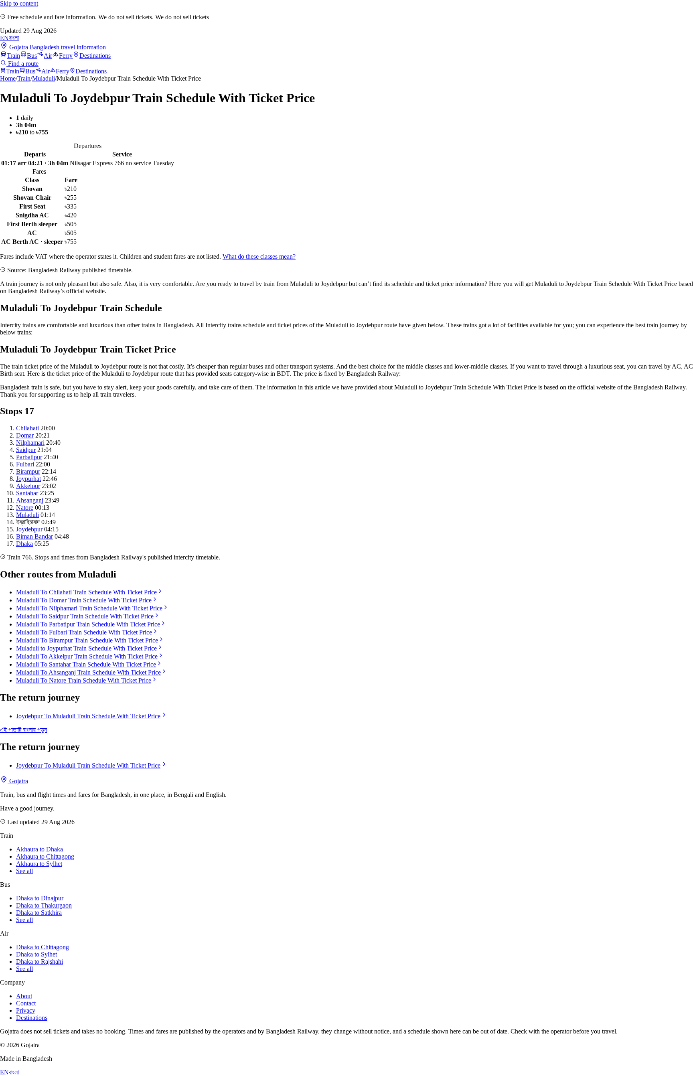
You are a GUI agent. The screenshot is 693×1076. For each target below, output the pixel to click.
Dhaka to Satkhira (39, 912)
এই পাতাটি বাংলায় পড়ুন (23, 729)
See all (24, 870)
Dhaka (24, 543)
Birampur (28, 471)
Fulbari (25, 464)
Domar (25, 435)
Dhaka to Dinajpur (39, 898)
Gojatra (18, 781)
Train (13, 55)
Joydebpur (29, 529)
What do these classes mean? (259, 256)
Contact (26, 1003)
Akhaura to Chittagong (45, 856)
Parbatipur (29, 457)
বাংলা (14, 37)
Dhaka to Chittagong (42, 947)
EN (4, 37)
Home (8, 78)
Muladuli (43, 78)
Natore (24, 507)
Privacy (25, 1010)
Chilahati (27, 428)
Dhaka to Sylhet (36, 954)
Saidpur (26, 449)
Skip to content (19, 3)
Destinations (95, 55)
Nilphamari (30, 442)
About (24, 996)
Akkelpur (28, 485)
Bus (32, 55)
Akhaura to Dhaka (39, 849)
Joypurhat (28, 478)
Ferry (66, 55)
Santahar (27, 493)
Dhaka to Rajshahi (39, 961)
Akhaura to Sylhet (39, 863)
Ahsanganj (29, 500)
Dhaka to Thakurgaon (44, 905)
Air (48, 55)
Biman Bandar (34, 536)
